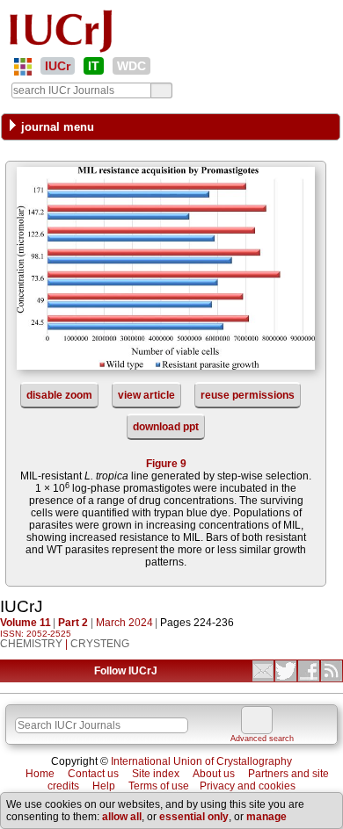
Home (40, 774)
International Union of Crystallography (201, 761)
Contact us (93, 774)
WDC (131, 66)
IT (93, 66)
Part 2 (73, 622)
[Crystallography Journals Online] (23, 66)
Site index (155, 774)
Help (103, 786)
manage (266, 817)
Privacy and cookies (248, 786)
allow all (122, 817)
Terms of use (158, 786)
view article (146, 395)
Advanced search (262, 738)
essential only (194, 817)
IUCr (57, 66)
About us (214, 774)
